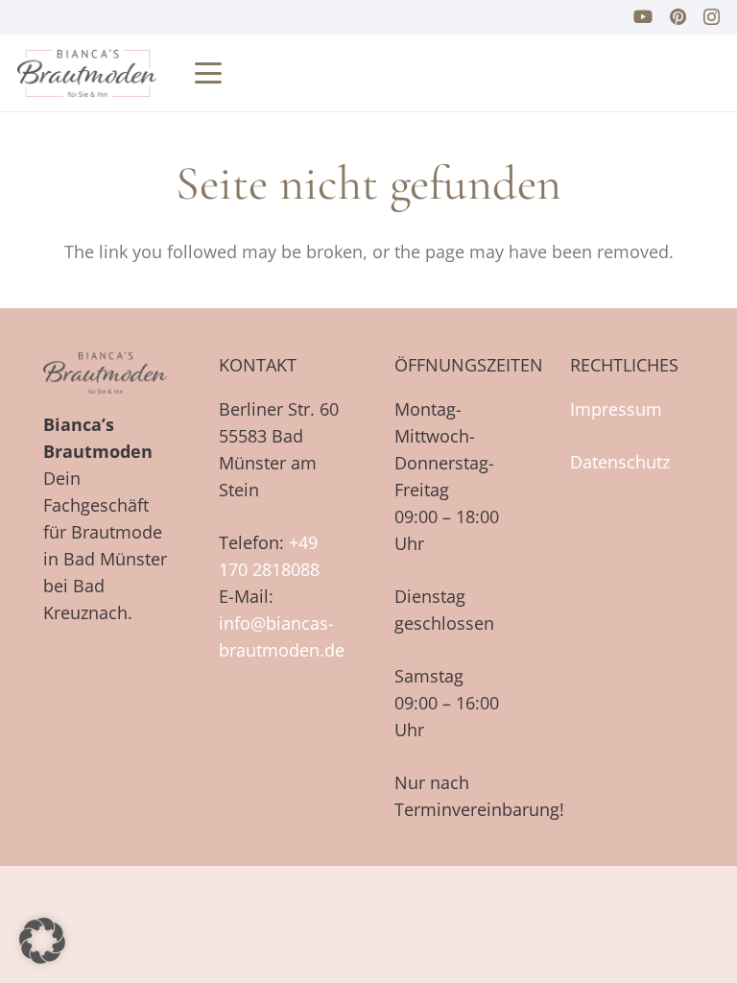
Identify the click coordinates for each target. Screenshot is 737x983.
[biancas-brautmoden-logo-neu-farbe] (86, 73)
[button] (208, 73)
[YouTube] (643, 16)
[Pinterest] (678, 16)
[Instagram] (711, 17)
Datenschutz (620, 461)
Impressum (616, 408)
